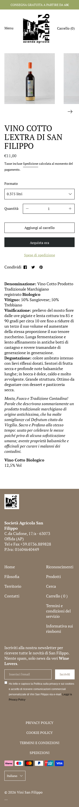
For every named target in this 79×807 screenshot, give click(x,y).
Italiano (12, 776)
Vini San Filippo (30, 792)
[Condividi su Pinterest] (41, 267)
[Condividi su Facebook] (25, 267)
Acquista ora (39, 242)
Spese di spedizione (39, 255)
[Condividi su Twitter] (33, 267)
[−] (27, 209)
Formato (11, 183)
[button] (66, 29)
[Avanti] (70, 111)
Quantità (11, 208)
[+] (70, 209)
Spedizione (30, 163)
